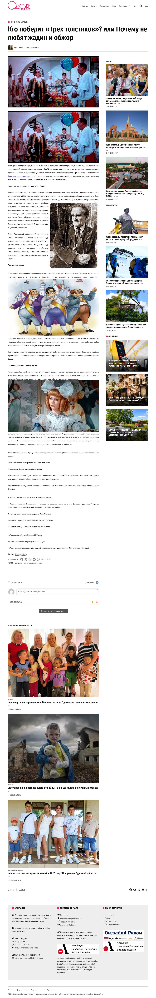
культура (26, 563)
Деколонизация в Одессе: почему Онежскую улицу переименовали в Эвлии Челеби (126, 325)
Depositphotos (110, 921)
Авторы (23, 889)
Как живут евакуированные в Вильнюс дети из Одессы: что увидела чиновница (53, 702)
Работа (107, 918)
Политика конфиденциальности (18, 990)
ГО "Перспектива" (112, 924)
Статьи (93, 6)
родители (33, 563)
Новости (85, 6)
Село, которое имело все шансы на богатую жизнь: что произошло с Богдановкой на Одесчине (125, 432)
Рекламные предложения (71, 918)
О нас (134, 6)
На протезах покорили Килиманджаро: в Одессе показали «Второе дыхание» (124, 282)
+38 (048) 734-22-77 (22, 945)
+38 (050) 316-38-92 (67, 922)
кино (21, 563)
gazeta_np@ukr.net (68, 925)
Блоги (114, 6)
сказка (40, 563)
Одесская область (13, 870)
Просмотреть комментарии (53, 611)
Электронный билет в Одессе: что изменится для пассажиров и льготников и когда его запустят (124, 363)
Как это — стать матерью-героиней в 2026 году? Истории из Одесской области (52, 873)
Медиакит (64, 915)
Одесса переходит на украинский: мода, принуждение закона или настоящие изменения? (124, 101)
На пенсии (109, 915)
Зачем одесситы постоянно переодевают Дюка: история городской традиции (124, 238)
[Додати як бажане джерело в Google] (45, 559)
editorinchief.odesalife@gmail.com (29, 958)
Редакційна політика (38, 990)
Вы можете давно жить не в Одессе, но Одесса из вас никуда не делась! (126, 399)
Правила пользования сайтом (57, 990)
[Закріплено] (146, 6)
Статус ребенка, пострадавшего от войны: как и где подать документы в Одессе (53, 787)
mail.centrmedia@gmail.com (26, 948)
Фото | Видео (123, 6)
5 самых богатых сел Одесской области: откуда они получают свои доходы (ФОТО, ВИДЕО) (125, 193)
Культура (15, 21)
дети (16, 563)
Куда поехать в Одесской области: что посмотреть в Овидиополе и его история (124, 146)
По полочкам (104, 6)
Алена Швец (18, 48)
